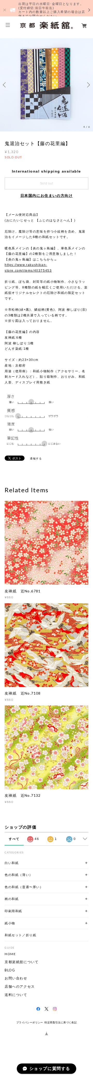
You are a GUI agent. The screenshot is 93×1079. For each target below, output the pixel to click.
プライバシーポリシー (29, 1022)
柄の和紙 (12, 899)
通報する (36, 458)
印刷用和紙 (13, 911)
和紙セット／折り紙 (20, 935)
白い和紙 (12, 863)
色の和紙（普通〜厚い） (24, 887)
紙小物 (10, 923)
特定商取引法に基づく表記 (60, 1022)
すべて (14, 839)
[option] (46, 84)
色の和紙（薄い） (19, 875)
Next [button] (88, 85)
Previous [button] (5, 85)
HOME (10, 954)
